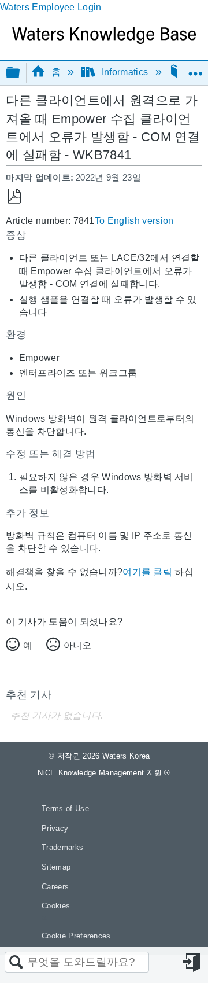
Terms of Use (65, 808)
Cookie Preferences (76, 936)
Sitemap (56, 867)
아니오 (77, 645)
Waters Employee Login (51, 7)
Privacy (55, 828)
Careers (55, 886)
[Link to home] (104, 41)
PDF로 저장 (14, 196)
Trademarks (62, 847)
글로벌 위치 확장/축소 (195, 69)
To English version (134, 221)
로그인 (192, 963)
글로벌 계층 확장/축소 (20, 73)
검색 (16, 963)
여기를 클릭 (147, 572)
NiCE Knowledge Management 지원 (104, 772)
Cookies (56, 905)
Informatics (124, 72)
